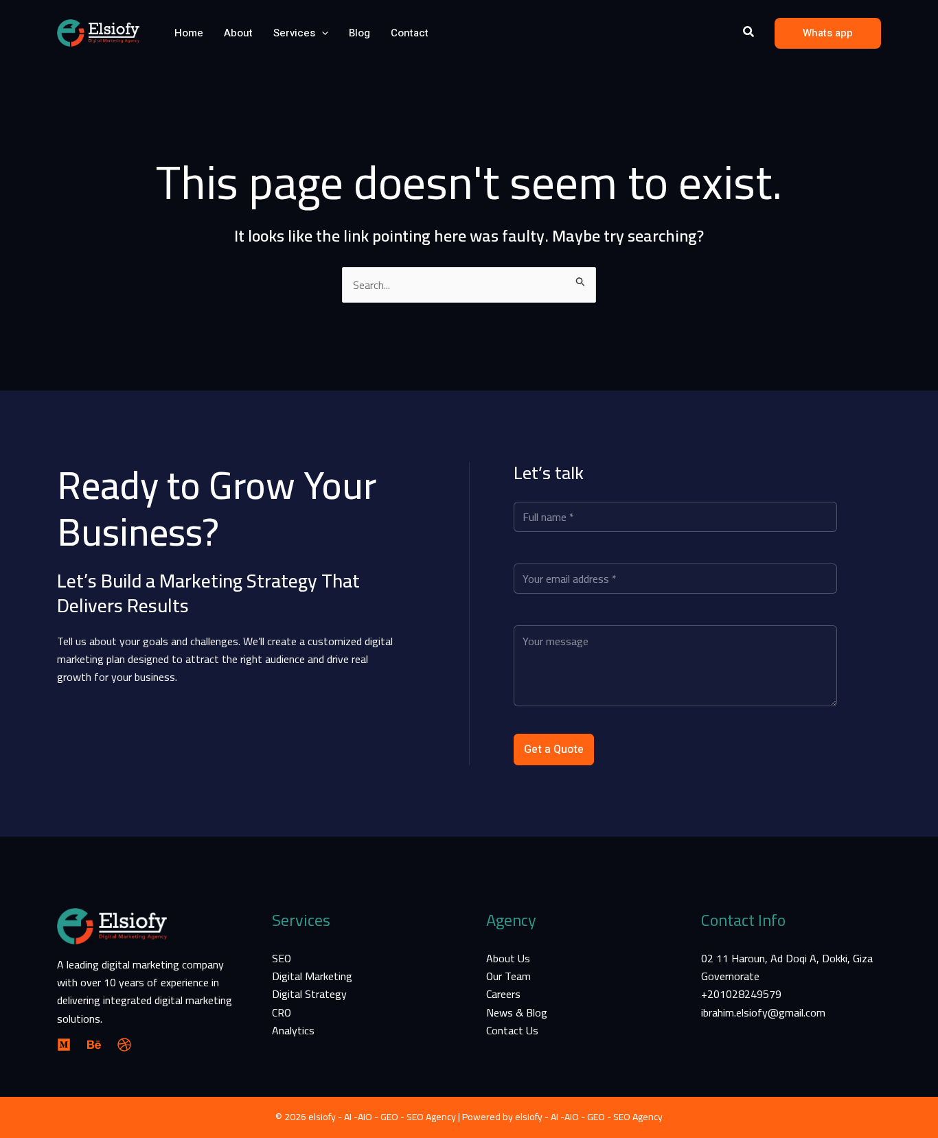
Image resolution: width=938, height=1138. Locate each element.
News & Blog (516, 1012)
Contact (409, 32)
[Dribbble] (124, 1045)
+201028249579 (741, 994)
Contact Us (512, 1030)
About (238, 32)
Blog (359, 32)
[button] (321, 33)
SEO (281, 958)
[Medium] (64, 1045)
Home (188, 32)
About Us (508, 958)
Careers (503, 994)
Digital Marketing (312, 976)
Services (294, 32)
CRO (281, 1012)
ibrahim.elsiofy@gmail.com (763, 1012)
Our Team (508, 976)
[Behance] (94, 1045)
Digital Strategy (309, 994)
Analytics (293, 1030)
